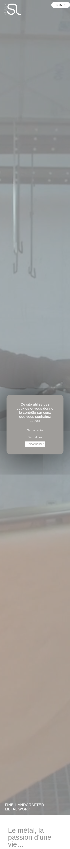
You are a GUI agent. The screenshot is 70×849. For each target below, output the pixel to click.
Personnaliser (35, 444)
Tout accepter (35, 430)
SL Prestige (12, 9)
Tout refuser (35, 437)
